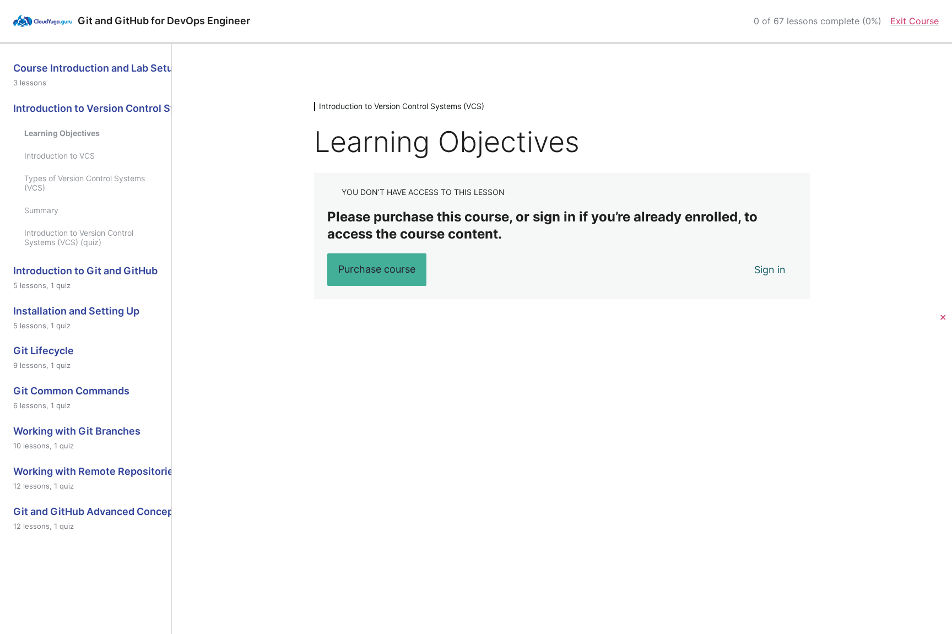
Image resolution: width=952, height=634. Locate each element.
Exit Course (914, 20)
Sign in (770, 269)
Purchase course (376, 269)
